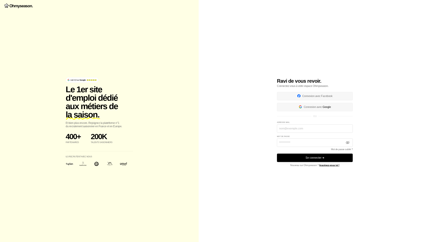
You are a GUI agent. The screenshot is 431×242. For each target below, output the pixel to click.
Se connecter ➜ (315, 157)
